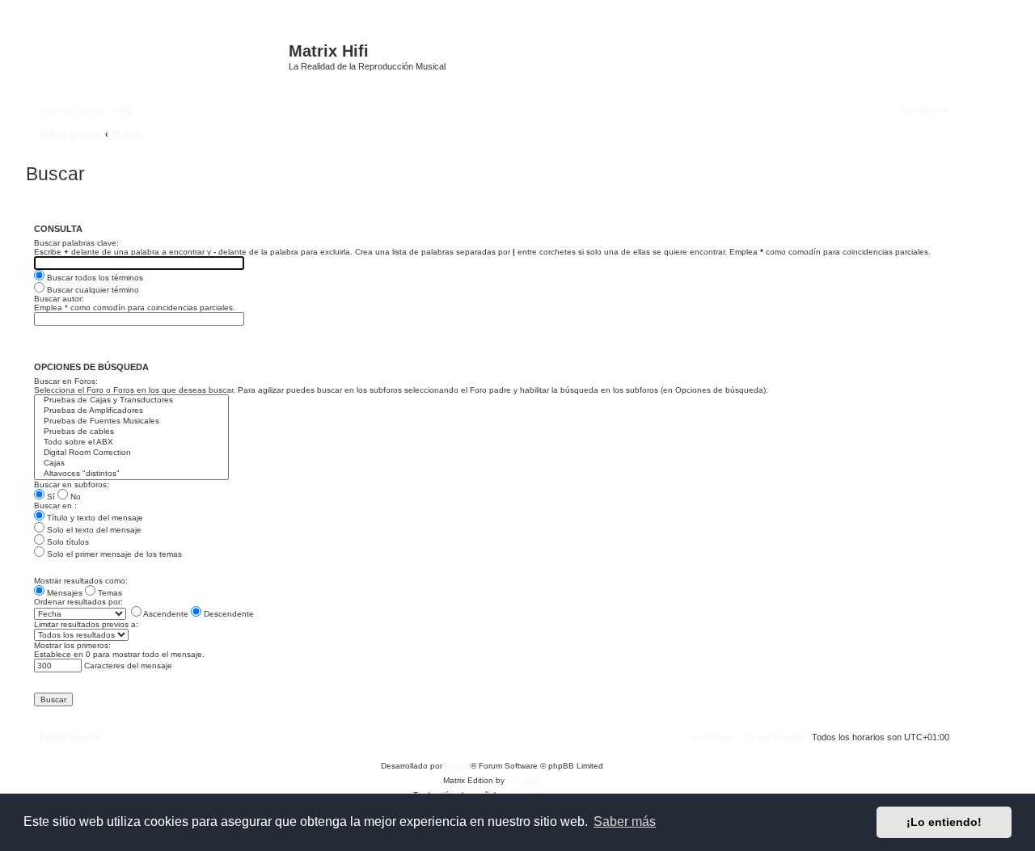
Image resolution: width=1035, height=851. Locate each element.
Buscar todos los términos (93, 277)
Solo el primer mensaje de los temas (113, 554)
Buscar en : (55, 505)
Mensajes (63, 592)
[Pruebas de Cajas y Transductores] (131, 400)
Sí (49, 496)
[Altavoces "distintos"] (131, 474)
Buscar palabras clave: (76, 242)
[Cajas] (131, 463)
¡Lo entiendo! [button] (944, 821)
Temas (108, 592)
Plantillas (523, 780)
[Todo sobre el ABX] (131, 442)
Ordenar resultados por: (78, 601)
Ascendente (165, 613)
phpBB (458, 765)
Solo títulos (66, 541)
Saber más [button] (625, 821)
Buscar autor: (59, 298)
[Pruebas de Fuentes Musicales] (131, 421)
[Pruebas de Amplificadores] (131, 411)
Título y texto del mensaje (93, 517)
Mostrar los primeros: (72, 645)
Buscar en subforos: (71, 484)
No (74, 496)
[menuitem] (120, 110)
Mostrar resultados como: (81, 580)
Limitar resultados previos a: (86, 624)
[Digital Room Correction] (131, 453)
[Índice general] (159, 59)
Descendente (227, 613)
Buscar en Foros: (66, 381)
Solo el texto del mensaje (93, 529)
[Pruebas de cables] (131, 432)
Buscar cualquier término (91, 289)
